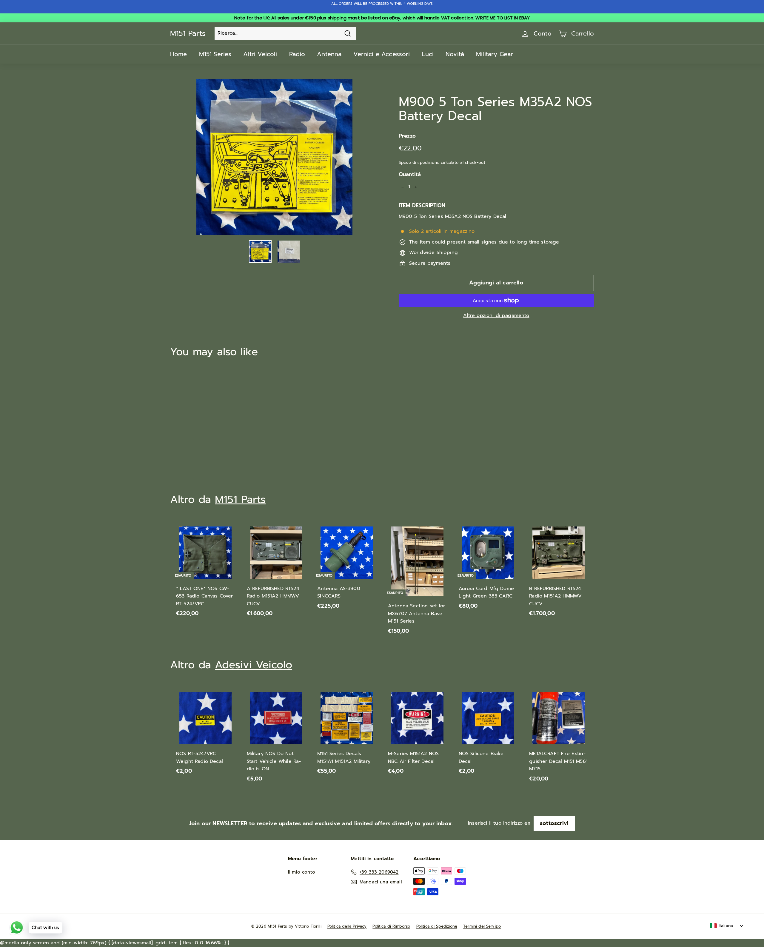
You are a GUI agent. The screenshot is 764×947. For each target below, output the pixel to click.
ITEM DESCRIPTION (422, 205)
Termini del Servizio (482, 926)
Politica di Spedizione (437, 926)
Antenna (329, 54)
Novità (455, 54)
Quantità (410, 174)
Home (178, 54)
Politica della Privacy (347, 926)
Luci (428, 54)
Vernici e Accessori (381, 54)
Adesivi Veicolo (253, 665)
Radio (297, 54)
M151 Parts (188, 33)
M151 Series (215, 54)
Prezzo (407, 136)
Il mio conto (301, 872)
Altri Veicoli (260, 54)
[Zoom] (274, 157)
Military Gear (494, 54)
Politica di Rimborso (391, 926)
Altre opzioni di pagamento (496, 315)
